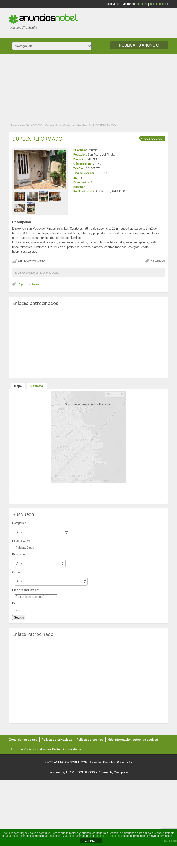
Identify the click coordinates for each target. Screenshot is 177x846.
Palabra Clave (21, 540)
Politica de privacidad (56, 739)
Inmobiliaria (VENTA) (30, 125)
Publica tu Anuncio (139, 45)
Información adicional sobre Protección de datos (46, 749)
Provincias (18, 554)
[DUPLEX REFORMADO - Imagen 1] (20, 196)
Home (13, 125)
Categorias (19, 523)
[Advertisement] (88, 86)
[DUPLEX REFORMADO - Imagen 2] (33, 196)
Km (14, 603)
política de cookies (108, 835)
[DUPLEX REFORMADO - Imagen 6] (31, 207)
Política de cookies (89, 739)
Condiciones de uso (23, 739)
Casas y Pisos (53, 125)
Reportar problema (28, 284)
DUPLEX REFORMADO (37, 138)
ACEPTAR (91, 841)
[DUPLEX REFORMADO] (40, 169)
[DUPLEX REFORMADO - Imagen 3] (44, 196)
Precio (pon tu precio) (25, 590)
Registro (142, 4)
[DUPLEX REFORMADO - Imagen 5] (20, 207)
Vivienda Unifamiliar (75, 125)
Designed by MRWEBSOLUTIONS (72, 772)
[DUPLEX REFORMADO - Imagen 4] (55, 196)
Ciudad (16, 572)
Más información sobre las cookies (132, 739)
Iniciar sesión (158, 4)
